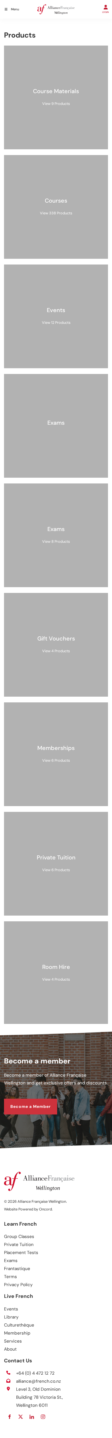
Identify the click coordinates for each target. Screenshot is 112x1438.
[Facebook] (9, 1416)
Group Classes (19, 1236)
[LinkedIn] (31, 1416)
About (10, 1349)
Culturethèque (19, 1325)
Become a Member (24, 1102)
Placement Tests (21, 1252)
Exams (11, 1260)
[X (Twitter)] (20, 1416)
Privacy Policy (18, 1285)
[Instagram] (43, 1416)
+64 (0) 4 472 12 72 (35, 1373)
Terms (10, 1277)
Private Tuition (19, 1244)
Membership (17, 1333)
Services (13, 1341)
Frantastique (17, 1269)
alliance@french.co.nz (38, 1381)
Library (11, 1317)
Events (11, 1309)
